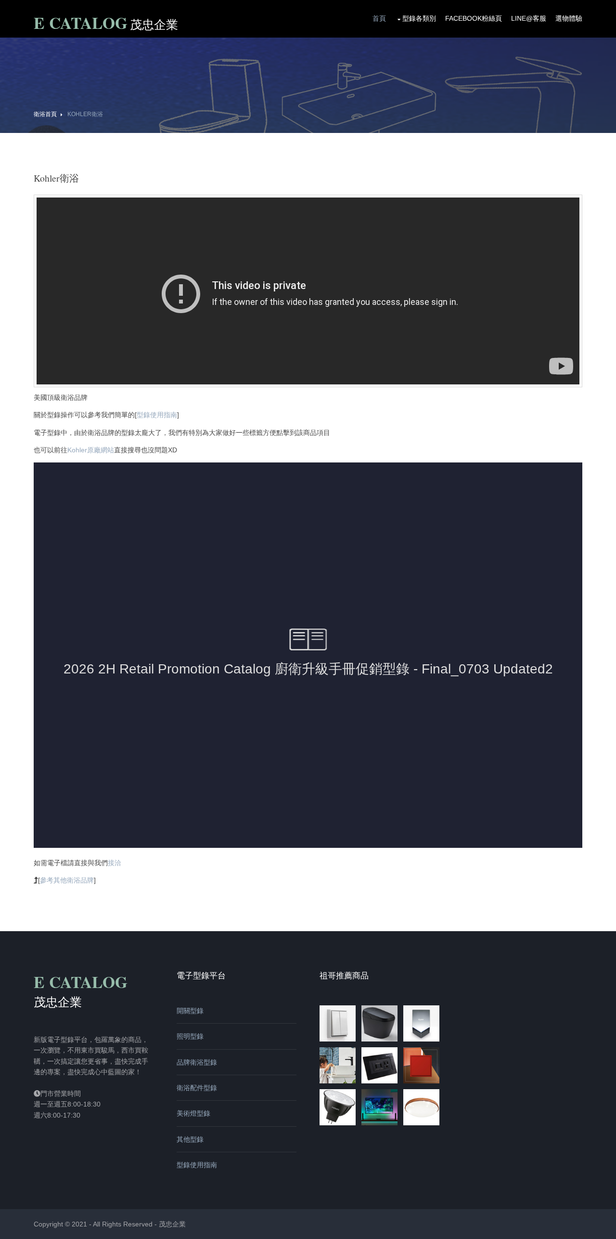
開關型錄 (190, 1011)
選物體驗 (568, 18)
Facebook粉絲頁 (473, 18)
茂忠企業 (172, 1224)
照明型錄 (190, 1036)
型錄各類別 (419, 18)
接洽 (114, 863)
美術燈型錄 (193, 1113)
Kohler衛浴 (85, 114)
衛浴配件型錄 (197, 1088)
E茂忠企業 (106, 24)
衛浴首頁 (45, 114)
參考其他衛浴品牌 (67, 880)
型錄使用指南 (157, 415)
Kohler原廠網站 (90, 450)
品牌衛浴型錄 (197, 1062)
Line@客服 (528, 18)
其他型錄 (190, 1139)
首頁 (379, 18)
